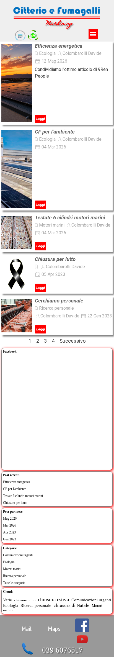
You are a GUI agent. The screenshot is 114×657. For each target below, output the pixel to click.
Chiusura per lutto (55, 259)
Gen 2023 (9, 539)
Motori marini (51, 225)
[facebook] (82, 625)
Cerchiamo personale (59, 301)
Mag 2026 (10, 518)
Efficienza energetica (58, 46)
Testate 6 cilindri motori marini (70, 218)
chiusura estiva (53, 599)
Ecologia (47, 53)
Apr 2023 (9, 532)
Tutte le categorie (14, 583)
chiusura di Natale (71, 605)
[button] (27, 644)
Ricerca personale (56, 308)
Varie (7, 600)
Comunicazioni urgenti (18, 555)
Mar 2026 (9, 525)
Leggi (40, 119)
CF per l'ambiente (55, 132)
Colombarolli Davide (82, 53)
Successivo (72, 341)
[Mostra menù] (93, 34)
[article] (57, 83)
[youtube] (82, 639)
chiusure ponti (25, 600)
